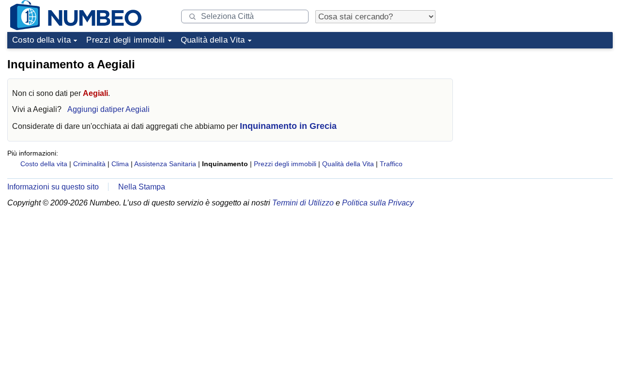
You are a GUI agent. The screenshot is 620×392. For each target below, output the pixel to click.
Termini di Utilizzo (303, 203)
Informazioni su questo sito (53, 187)
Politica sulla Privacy (378, 203)
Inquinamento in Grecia (288, 126)
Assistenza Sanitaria (165, 164)
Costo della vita (41, 40)
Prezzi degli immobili (125, 40)
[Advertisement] (540, 113)
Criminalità (89, 164)
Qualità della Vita (213, 40)
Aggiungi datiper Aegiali (108, 109)
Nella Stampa (141, 187)
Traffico (391, 164)
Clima (120, 164)
